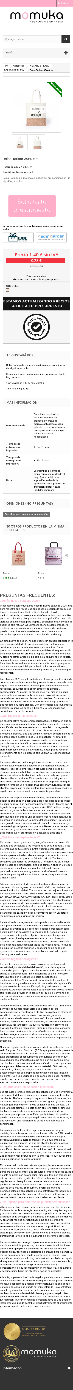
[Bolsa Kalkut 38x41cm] (18, 554)
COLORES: (13, 286)
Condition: (9, 172)
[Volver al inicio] (6, 66)
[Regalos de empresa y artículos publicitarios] (36, 17)
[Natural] (8, 290)
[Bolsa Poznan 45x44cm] (53, 554)
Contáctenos (63, 3)
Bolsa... (7, 573)
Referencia (9, 166)
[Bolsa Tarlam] (19, 142)
